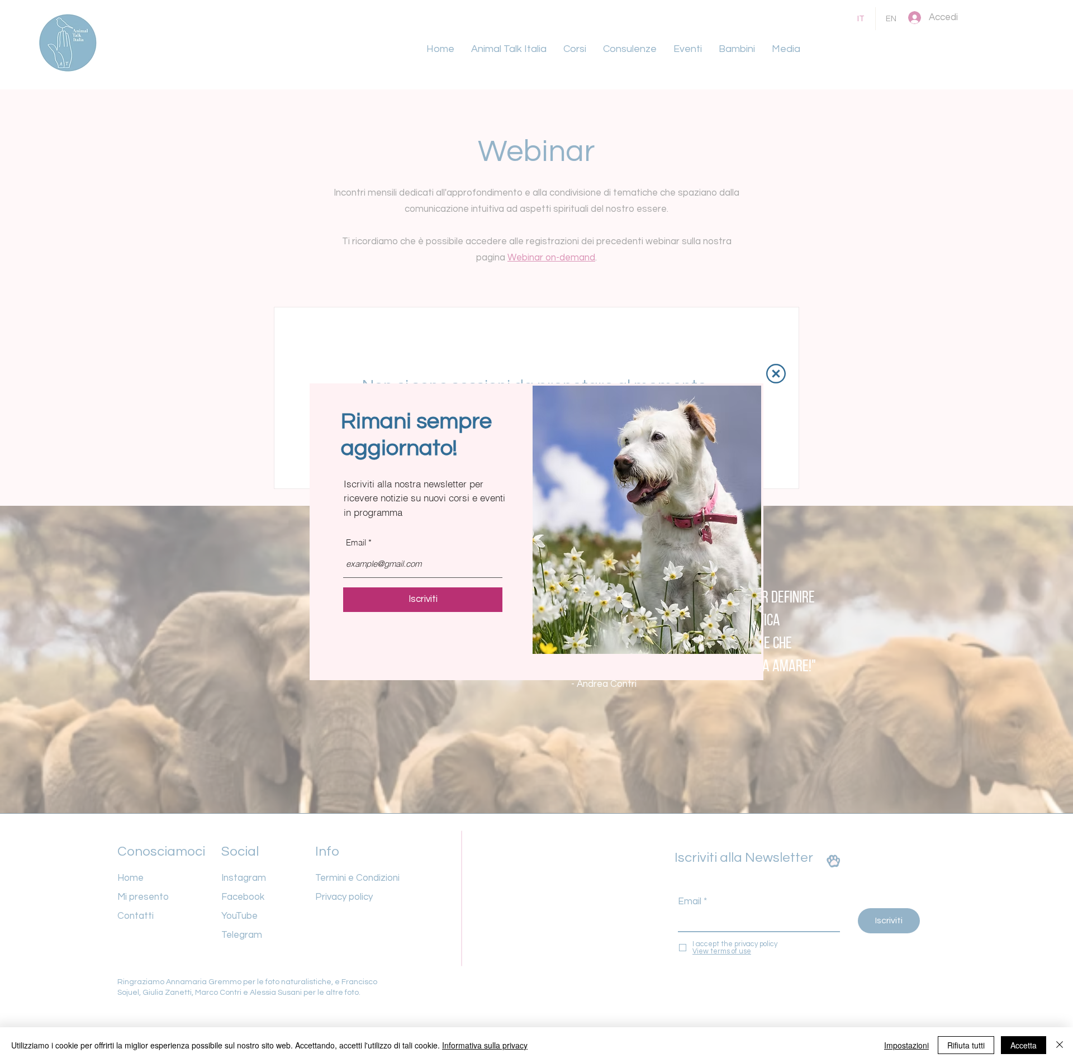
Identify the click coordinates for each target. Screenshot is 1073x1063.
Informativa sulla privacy (485, 1045)
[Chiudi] (1059, 1045)
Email (356, 542)
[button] (776, 373)
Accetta (1023, 1045)
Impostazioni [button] (906, 1045)
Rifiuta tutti (966, 1045)
